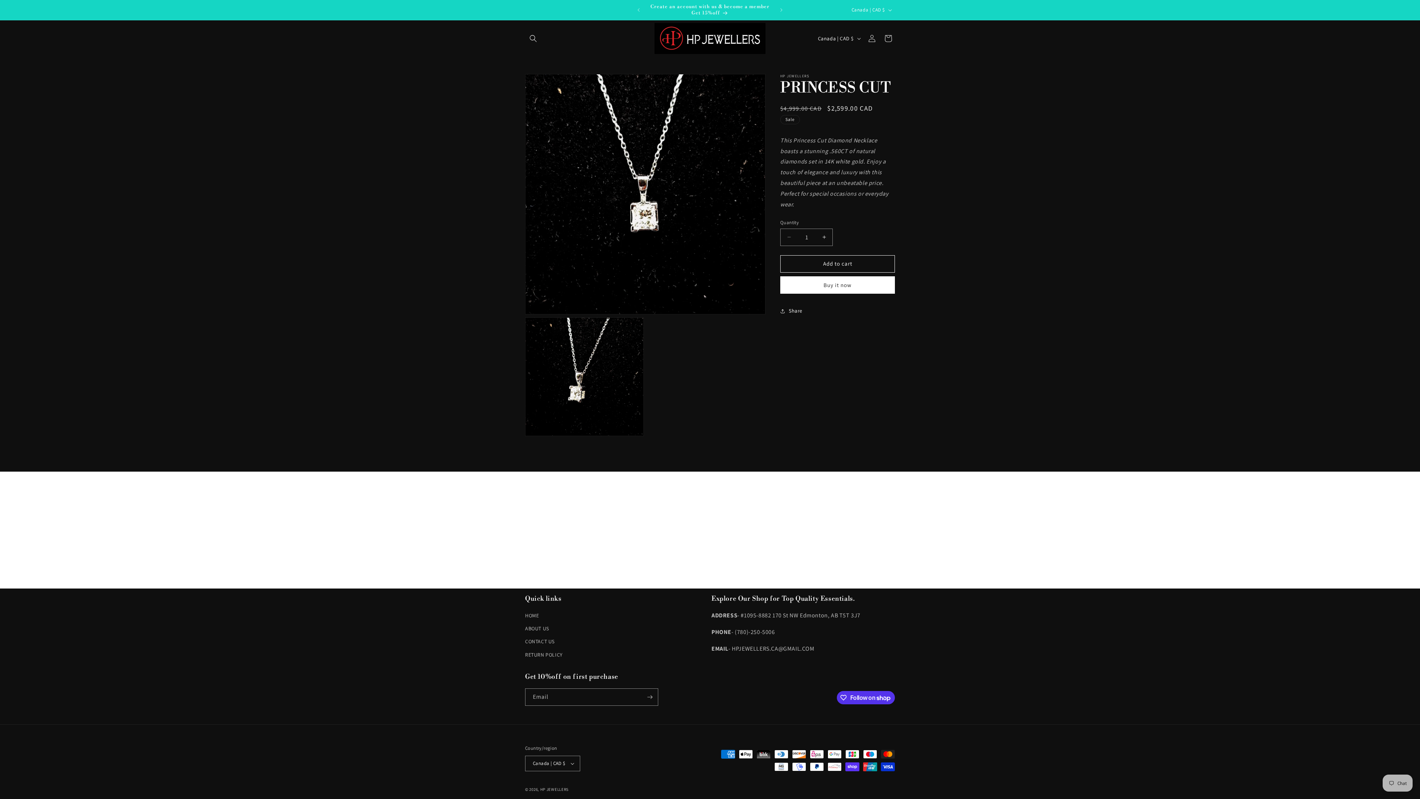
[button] (533, 38)
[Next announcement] (781, 10)
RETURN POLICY (544, 654)
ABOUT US (537, 628)
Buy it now (838, 285)
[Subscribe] (650, 697)
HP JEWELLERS (554, 789)
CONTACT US (540, 641)
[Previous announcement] (638, 10)
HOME (532, 615)
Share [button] (795, 310)
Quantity (789, 222)
